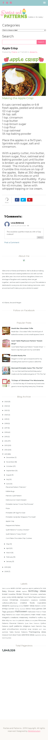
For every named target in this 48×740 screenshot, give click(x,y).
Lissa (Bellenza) (17, 223)
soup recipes (33, 629)
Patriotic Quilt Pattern (14, 496)
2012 (5, 450)
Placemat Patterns (16, 623)
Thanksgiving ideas (37, 632)
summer (5, 632)
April (7, 548)
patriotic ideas (24, 620)
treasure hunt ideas (9, 635)
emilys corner (8, 609)
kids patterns (26, 614)
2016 (6, 432)
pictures (31, 620)
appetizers (25, 588)
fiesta (34, 609)
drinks (21, 606)
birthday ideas (37, 591)
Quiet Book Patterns (32, 623)
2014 (6, 441)
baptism (24, 591)
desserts (5, 606)
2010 (6, 567)
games (39, 609)
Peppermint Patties (13, 525)
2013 (6, 445)
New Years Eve (13, 620)
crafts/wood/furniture (9, 603)
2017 (5, 428)
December (10, 457)
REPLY (40, 237)
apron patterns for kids (37, 588)
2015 (5, 436)
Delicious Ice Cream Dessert (16, 500)
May (7, 544)
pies (36, 620)
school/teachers (13, 629)
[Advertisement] (24, 679)
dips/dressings (14, 606)
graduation (11, 612)
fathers (28, 609)
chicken (5, 600)
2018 (6, 423)
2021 (5, 410)
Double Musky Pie (18, 355)
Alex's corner (6, 588)
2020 (6, 415)
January (9, 561)
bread (4, 594)
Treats (19, 635)
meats (43, 614)
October (9, 466)
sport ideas (42, 629)
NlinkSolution (34, 731)
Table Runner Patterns (18, 632)
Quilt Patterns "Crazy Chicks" (16, 534)
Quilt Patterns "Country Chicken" (17, 530)
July (7, 479)
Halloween (21, 611)
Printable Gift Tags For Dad (15, 513)
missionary (23, 617)
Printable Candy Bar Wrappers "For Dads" (21, 517)
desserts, (33, 52)
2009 (6, 571)
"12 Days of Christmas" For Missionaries (27, 380)
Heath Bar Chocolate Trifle (22, 328)
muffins (40, 617)
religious (26, 626)
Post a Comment (11, 242)
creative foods (27, 603)
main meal (36, 614)
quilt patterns (15, 626)
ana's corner (16, 588)
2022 (6, 406)
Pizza (8, 508)
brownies (33, 594)
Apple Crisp (10, 521)
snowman (23, 629)
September (10, 470)
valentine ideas (27, 635)
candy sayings (17, 597)
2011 (5, 454)
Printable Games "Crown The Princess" (19, 504)
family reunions (20, 609)
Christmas (14, 600)
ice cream (16, 614)
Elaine (14, 52)
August (8, 475)
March (8, 552)
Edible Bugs (10, 491)
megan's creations (10, 617)
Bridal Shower (22, 594)
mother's (33, 617)
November (10, 462)
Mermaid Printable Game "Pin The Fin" (27, 368)
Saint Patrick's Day (38, 626)
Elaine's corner (40, 606)
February (9, 557)
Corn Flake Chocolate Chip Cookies (19, 538)
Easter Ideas (29, 606)
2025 (6, 401)
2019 (6, 419)
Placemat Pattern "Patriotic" (16, 487)
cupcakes (41, 603)
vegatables (38, 635)
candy (8, 597)
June (8, 484)
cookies (42, 600)
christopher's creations (29, 600)
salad (4, 629)
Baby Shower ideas (11, 591)
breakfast (12, 594)
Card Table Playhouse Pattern (35, 597)
